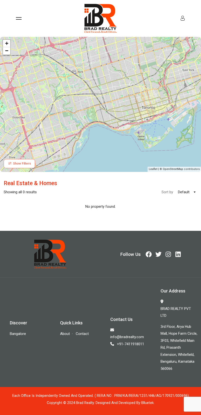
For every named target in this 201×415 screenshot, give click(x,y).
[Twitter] (158, 254)
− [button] (6, 51)
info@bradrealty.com (127, 337)
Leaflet (153, 169)
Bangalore (18, 334)
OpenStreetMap (173, 169)
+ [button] (6, 43)
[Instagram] (168, 254)
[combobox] (185, 192)
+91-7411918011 (130, 344)
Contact (82, 334)
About (65, 334)
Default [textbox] (183, 192)
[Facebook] (149, 254)
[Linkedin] (178, 254)
